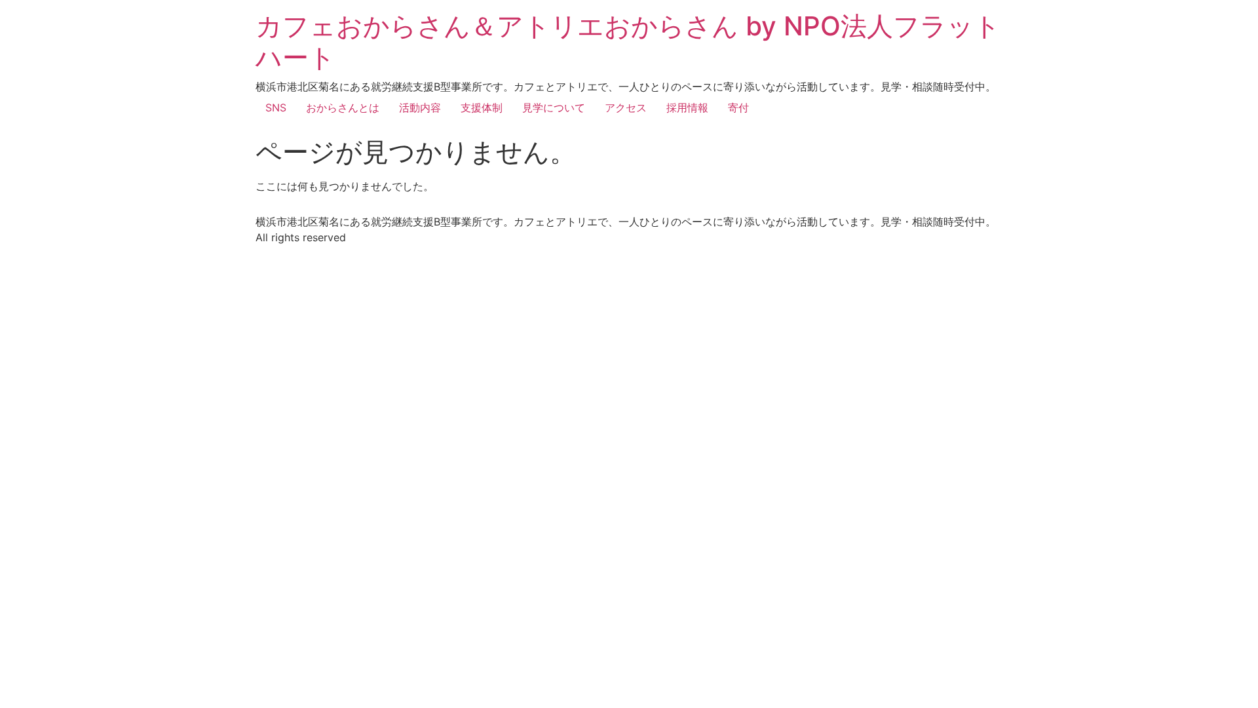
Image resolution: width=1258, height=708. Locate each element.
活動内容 (420, 107)
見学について (553, 107)
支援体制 (482, 107)
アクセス (626, 107)
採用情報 (687, 107)
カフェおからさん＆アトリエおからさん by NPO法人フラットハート (628, 41)
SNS (275, 107)
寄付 (738, 107)
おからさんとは (342, 107)
